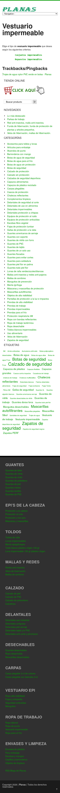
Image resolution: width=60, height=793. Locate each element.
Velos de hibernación (17, 336)
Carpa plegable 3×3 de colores (20, 673)
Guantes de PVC (15, 243)
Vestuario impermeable (27, 419)
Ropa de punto (12, 726)
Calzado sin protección (18, 174)
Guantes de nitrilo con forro (20, 240)
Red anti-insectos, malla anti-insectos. (25, 122)
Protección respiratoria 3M (20, 315)
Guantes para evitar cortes (20, 257)
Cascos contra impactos (22, 373)
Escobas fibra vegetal (17, 222)
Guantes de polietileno (16, 480)
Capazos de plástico (14, 369)
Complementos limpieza (19, 198)
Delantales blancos (27, 382)
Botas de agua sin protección (21, 164)
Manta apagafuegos (15, 544)
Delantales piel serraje (16, 626)
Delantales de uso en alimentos (22, 205)
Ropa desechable (15, 326)
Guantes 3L (40, 390)
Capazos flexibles (33, 369)
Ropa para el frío (13, 732)
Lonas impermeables (15, 540)
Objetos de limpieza (15, 763)
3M (4, 351)
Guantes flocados (15, 254)
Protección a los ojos (15, 517)
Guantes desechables (16, 650)
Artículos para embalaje (18, 147)
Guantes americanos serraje (26, 394)
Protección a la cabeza (16, 510)
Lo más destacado (16, 115)
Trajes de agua (34, 415)
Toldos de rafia (12, 537)
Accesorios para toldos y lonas (22, 143)
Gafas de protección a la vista (21, 229)
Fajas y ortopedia (13, 699)
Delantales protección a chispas (22, 212)
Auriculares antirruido (29, 351)
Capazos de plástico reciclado (21, 185)
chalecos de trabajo (10, 378)
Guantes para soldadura (19, 260)
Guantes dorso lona (22, 402)
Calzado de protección (18, 171)
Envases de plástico (15, 749)
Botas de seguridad (16, 167)
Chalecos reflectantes (17, 195)
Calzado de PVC (13, 596)
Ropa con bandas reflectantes (21, 319)
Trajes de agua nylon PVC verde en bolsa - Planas (26, 74)
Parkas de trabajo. (16, 119)
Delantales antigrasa (15, 623)
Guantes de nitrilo (14, 473)
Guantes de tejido (15, 247)
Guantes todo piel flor (17, 267)
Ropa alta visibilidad (15, 695)
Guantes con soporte (17, 236)
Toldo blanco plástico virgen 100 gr (22, 547)
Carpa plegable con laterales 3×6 (21, 676)
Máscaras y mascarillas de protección (25, 288)
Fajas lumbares (34, 386)
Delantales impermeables (19, 209)
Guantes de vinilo (13, 477)
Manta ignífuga (14, 284)
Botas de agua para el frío (20, 161)
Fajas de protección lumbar (20, 226)
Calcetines (10, 603)
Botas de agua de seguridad (21, 157)
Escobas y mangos (14, 756)
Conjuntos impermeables (28, 55)
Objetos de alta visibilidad (19, 295)
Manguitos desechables (16, 406)
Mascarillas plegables (32, 411)
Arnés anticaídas (14, 351)
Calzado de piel (12, 593)
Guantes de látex (13, 470)
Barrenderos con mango (19, 154)
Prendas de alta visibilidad (20, 302)
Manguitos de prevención (19, 281)
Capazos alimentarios (17, 181)
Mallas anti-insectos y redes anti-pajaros (26, 274)
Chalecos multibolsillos (27, 378)
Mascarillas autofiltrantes (19, 291)
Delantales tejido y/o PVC (17, 630)
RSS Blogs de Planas (15, 770)
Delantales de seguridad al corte (23, 202)
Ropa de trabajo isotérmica (20, 322)
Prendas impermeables (18, 309)
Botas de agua (21, 355)
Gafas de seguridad (23, 389)
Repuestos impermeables (28, 59)
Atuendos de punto (16, 150)
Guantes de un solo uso (18, 250)
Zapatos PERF (11, 432)
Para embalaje (12, 752)
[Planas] (19, 11)
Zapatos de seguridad (18, 340)
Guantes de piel (13, 484)
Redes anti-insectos (15, 567)
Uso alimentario (14, 333)
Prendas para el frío (17, 312)
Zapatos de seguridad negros (33, 429)
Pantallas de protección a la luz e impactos (28, 298)
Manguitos (10, 706)
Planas (22, 784)
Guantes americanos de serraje (22, 233)
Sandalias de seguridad (18, 415)
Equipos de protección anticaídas (23, 219)
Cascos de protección (17, 192)
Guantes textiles (13, 490)
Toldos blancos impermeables (21, 329)
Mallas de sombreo (16, 278)
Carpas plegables (15, 188)
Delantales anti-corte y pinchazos (21, 633)
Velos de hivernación (15, 571)
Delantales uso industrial (17, 620)
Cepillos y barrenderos (16, 759)
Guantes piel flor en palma (20, 264)
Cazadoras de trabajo (41, 373)
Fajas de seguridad (19, 386)
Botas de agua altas (38, 355)
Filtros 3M (6, 390)
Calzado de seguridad (30, 364)
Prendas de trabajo (16, 305)
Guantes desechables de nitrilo (21, 398)
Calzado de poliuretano (16, 600)
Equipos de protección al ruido (22, 216)
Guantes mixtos (13, 487)
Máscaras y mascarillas (16, 521)
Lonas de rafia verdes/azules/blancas (25, 271)
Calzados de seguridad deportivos (23, 178)
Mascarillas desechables (17, 657)
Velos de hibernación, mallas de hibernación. (29, 133)
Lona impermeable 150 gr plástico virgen (25, 551)
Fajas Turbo (46, 386)
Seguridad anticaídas (15, 702)
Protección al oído (14, 514)
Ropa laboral (11, 722)
